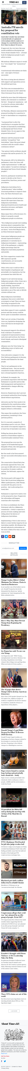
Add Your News (5, 1056)
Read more (4, 1053)
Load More (14, 1011)
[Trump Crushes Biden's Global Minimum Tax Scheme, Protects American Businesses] (14, 568)
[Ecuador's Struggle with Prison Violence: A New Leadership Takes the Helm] (14, 942)
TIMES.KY (14, 2)
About (20, 1066)
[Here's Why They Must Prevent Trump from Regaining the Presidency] (14, 609)
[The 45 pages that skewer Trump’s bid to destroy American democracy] (14, 678)
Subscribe (23, 548)
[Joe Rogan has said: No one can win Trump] (14, 639)
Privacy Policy (5, 1068)
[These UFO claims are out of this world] (14, 982)
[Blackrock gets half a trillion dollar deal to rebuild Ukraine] (14, 869)
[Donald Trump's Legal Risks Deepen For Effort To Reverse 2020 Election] (14, 718)
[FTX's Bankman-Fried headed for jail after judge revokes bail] (14, 830)
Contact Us (15, 1066)
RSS (4, 1058)
